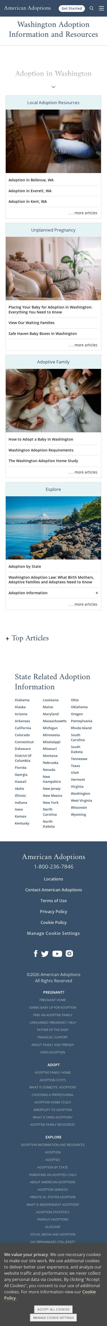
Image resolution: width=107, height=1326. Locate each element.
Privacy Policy (53, 911)
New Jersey (52, 788)
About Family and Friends (52, 1045)
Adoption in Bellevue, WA (31, 180)
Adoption (53, 1152)
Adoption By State (52, 1167)
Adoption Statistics (52, 1212)
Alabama (22, 700)
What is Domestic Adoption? (52, 1087)
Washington (80, 793)
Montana (50, 756)
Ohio (75, 700)
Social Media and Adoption (53, 1234)
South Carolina (78, 737)
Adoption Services (53, 1189)
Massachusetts (53, 721)
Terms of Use (54, 901)
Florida (20, 767)
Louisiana (51, 700)
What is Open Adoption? (52, 1117)
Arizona (21, 714)
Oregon (77, 714)
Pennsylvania (81, 721)
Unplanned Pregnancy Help (53, 1022)
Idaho (19, 788)
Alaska (20, 707)
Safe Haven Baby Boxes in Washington (43, 333)
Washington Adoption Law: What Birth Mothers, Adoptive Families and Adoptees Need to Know (51, 580)
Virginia (77, 786)
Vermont (78, 779)
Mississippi (52, 742)
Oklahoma (79, 707)
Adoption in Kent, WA (28, 201)
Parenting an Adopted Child (53, 1175)
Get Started (72, 8)
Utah (75, 772)
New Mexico (52, 795)
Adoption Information (28, 593)
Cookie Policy (54, 922)
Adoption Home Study (52, 1102)
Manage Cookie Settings (53, 933)
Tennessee (79, 759)
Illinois (20, 795)
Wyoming (78, 814)
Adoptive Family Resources (52, 1124)
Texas (75, 766)
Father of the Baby (53, 1030)
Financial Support (53, 1037)
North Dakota (49, 824)
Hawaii (20, 781)
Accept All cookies (53, 1309)
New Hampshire (52, 779)
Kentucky (22, 823)
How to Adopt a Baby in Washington (41, 439)
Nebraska (50, 763)
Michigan (50, 728)
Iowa (19, 809)
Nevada (49, 770)
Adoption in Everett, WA (30, 191)
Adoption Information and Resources (53, 1145)
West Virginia (81, 800)
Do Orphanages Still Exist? (52, 1242)
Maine (48, 707)
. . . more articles (82, 212)
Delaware (23, 749)
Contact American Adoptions (53, 890)
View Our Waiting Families (32, 322)
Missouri (50, 749)
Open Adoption (52, 1052)
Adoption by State (25, 566)
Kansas (20, 816)
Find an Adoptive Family (52, 1015)
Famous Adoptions (53, 1219)
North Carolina (50, 811)
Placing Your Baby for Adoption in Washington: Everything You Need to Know (50, 309)
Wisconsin (79, 807)
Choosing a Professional (53, 1095)
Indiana (21, 802)
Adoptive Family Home (53, 1072)
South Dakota (77, 749)
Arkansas (22, 721)
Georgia (21, 774)
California (23, 728)
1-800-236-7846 (53, 866)
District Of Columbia (23, 758)
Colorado (22, 735)
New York (50, 802)
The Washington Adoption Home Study (43, 460)
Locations (53, 879)
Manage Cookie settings (53, 1318)
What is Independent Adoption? (52, 1204)
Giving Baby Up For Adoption (52, 1007)
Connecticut (24, 742)
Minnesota (51, 735)
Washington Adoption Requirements (41, 450)
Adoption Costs (52, 1080)
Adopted (52, 1160)
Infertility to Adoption (53, 1110)
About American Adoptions (53, 1182)
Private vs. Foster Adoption (53, 1197)
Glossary (53, 1227)
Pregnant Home (52, 1000)
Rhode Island (81, 728)
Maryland (51, 714)
